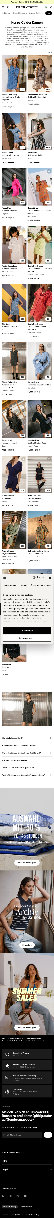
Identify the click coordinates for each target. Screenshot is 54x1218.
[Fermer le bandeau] (50, 578)
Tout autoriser (27, 630)
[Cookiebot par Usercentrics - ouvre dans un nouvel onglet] (33, 578)
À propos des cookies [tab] (41, 585)
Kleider (6, 13)
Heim (4, 1038)
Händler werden (26, 1207)
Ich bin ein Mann (30, 1127)
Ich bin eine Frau (11, 1127)
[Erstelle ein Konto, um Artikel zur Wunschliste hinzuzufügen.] (23, 58)
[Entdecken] (27, 912)
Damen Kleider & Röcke (10, 1041)
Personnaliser (25, 638)
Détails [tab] (23, 585)
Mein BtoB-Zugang (9, 1207)
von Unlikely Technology (30, 1215)
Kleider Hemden (19, 13)
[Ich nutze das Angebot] (27, 829)
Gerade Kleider (36, 13)
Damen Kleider (26, 1041)
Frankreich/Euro (8, 1188)
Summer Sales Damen (15, 1038)
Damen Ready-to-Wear (34, 1038)
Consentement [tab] (10, 585)
